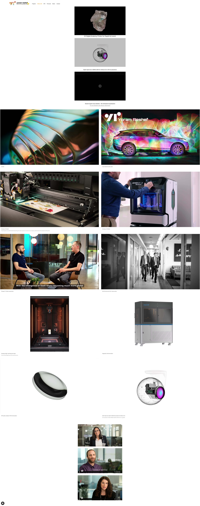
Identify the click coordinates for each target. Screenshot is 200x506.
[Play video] (100, 20)
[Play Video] (49, 137)
